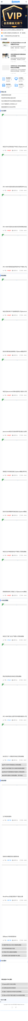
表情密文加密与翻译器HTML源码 (12, 955)
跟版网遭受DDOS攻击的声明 (8, 107)
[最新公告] (16, 1003)
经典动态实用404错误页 (10, 988)
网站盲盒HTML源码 (6, 979)
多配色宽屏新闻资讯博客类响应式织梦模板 (18, 55)
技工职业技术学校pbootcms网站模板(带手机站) (18, 43)
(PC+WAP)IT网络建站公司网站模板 (12, 764)
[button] (13, 26)
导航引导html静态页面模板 (10, 952)
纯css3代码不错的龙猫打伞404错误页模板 (14, 995)
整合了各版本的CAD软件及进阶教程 (12, 991)
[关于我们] (12, 1003)
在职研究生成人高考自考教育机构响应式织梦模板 (18, 66)
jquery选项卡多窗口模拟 (10, 984)
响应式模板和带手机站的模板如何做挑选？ (11, 101)
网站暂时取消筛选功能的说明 (8, 98)
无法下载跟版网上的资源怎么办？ (9, 104)
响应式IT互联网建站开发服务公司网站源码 (14, 771)
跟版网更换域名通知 (6, 95)
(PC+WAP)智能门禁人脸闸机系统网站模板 (14, 768)
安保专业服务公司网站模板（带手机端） (13, 775)
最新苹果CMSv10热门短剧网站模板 (12, 945)
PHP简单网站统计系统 (9, 948)
